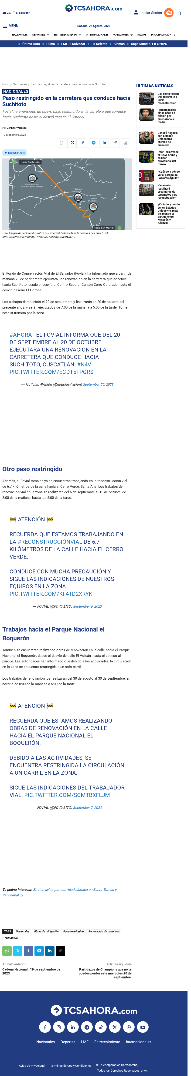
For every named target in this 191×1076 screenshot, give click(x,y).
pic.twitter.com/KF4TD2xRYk (50, 594)
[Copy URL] (114, 143)
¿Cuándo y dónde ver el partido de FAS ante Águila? (169, 174)
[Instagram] (59, 1027)
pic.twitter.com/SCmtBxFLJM (67, 795)
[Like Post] (125, 143)
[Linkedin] (104, 143)
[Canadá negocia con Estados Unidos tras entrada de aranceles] (146, 138)
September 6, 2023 (87, 606)
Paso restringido (73, 931)
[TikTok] (101, 1027)
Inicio (5, 84)
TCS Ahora (10, 938)
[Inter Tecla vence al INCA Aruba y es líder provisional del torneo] (146, 157)
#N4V (84, 364)
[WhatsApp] (61, 143)
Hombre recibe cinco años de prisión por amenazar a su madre (167, 116)
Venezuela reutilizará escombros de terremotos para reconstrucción (167, 191)
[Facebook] (82, 143)
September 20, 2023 (97, 384)
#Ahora (20, 335)
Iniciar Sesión (150, 13)
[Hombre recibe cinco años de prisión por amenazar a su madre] (146, 115)
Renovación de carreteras (103, 931)
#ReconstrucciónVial (49, 542)
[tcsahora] (94, 8)
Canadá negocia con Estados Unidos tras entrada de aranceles (167, 139)
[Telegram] (93, 143)
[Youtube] (143, 1027)
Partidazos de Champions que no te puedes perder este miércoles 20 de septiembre (105, 973)
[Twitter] (72, 143)
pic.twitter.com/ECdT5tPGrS (51, 372)
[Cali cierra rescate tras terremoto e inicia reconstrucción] (146, 98)
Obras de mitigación (46, 931)
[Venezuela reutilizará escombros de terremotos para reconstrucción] (146, 190)
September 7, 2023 (87, 808)
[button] (179, 13)
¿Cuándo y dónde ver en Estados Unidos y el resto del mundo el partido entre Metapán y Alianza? (169, 213)
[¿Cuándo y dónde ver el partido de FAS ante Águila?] (146, 176)
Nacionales (20, 84)
